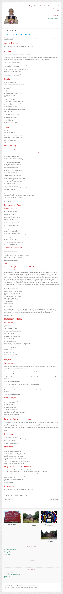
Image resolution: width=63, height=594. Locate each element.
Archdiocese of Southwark (10, 549)
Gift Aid (41, 26)
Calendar (25, 496)
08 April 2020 (54, 499)
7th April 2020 (18, 496)
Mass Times (25, 26)
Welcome (6, 26)
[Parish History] (30, 517)
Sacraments (33, 26)
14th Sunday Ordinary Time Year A (12, 574)
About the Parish (16, 26)
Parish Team (49, 541)
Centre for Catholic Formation (11, 552)
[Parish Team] (49, 533)
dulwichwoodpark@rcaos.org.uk (53, 18)
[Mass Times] (12, 517)
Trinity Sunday (7, 578)
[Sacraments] (49, 517)
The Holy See (7, 551)
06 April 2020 (8, 499)
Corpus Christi (7, 576)
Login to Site (7, 554)
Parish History (31, 525)
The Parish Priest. (10, 496)
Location (47, 26)
